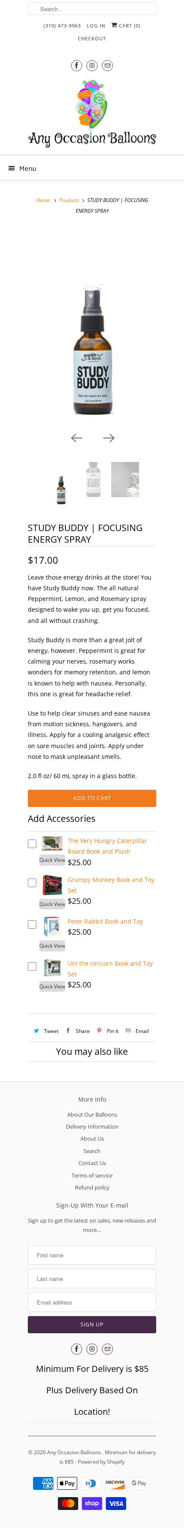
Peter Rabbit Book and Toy (105, 921)
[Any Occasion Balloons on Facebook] (76, 65)
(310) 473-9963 (62, 25)
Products (69, 200)
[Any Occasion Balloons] (92, 113)
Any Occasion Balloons (74, 1452)
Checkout (92, 38)
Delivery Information (92, 1126)
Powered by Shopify (101, 1461)
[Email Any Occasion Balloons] (107, 65)
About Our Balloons (92, 1114)
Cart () (128, 25)
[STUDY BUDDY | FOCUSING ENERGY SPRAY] (92, 327)
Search (92, 1151)
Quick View (52, 860)
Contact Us (92, 1163)
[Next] (108, 437)
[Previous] (75, 437)
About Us (92, 1138)
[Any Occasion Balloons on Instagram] (92, 65)
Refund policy (92, 1187)
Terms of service (92, 1175)
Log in (96, 25)
